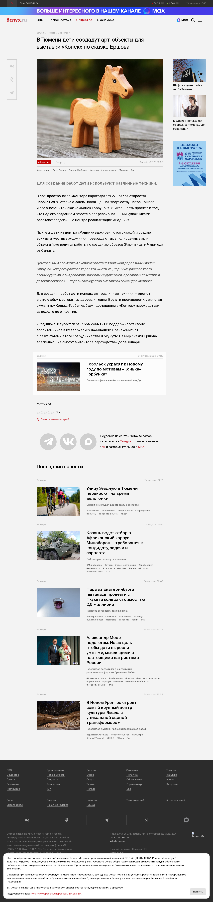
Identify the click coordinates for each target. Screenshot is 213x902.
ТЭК (49, 789)
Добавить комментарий (53, 419)
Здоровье (172, 784)
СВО (40, 20)
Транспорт (172, 770)
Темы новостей (135, 800)
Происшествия (59, 20)
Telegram (126, 441)
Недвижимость (56, 775)
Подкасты (52, 779)
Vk (104, 447)
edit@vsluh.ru (117, 841)
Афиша (170, 779)
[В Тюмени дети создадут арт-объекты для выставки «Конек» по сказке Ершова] (100, 108)
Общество (84, 20)
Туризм (91, 784)
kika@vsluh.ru (117, 853)
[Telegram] (106, 820)
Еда (128, 789)
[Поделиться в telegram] (12, 93)
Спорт (90, 779)
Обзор (90, 775)
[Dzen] (146, 820)
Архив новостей (175, 800)
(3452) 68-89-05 (119, 837)
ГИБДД (91, 805)
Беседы (91, 770)
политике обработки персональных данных (56, 893)
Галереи (51, 800)
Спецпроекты (15, 805)
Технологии (53, 784)
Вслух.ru (17, 20)
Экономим (132, 770)
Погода (91, 789)
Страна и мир (134, 784)
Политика (132, 775)
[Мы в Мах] (182, 20)
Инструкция (13, 789)
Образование (134, 779)
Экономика (105, 20)
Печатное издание (57, 805)
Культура (171, 775)
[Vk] (27, 820)
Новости (51, 33)
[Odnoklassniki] (67, 820)
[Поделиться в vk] (12, 66)
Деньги (11, 779)
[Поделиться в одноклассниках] (12, 79)
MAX (141, 447)
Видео (10, 800)
